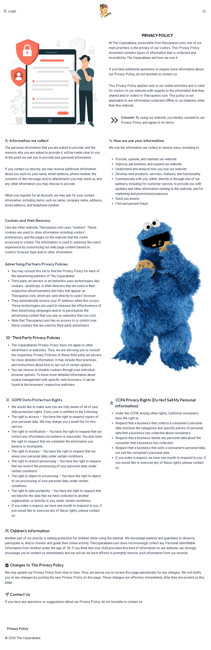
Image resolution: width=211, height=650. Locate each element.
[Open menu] (204, 11)
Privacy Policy (17, 629)
